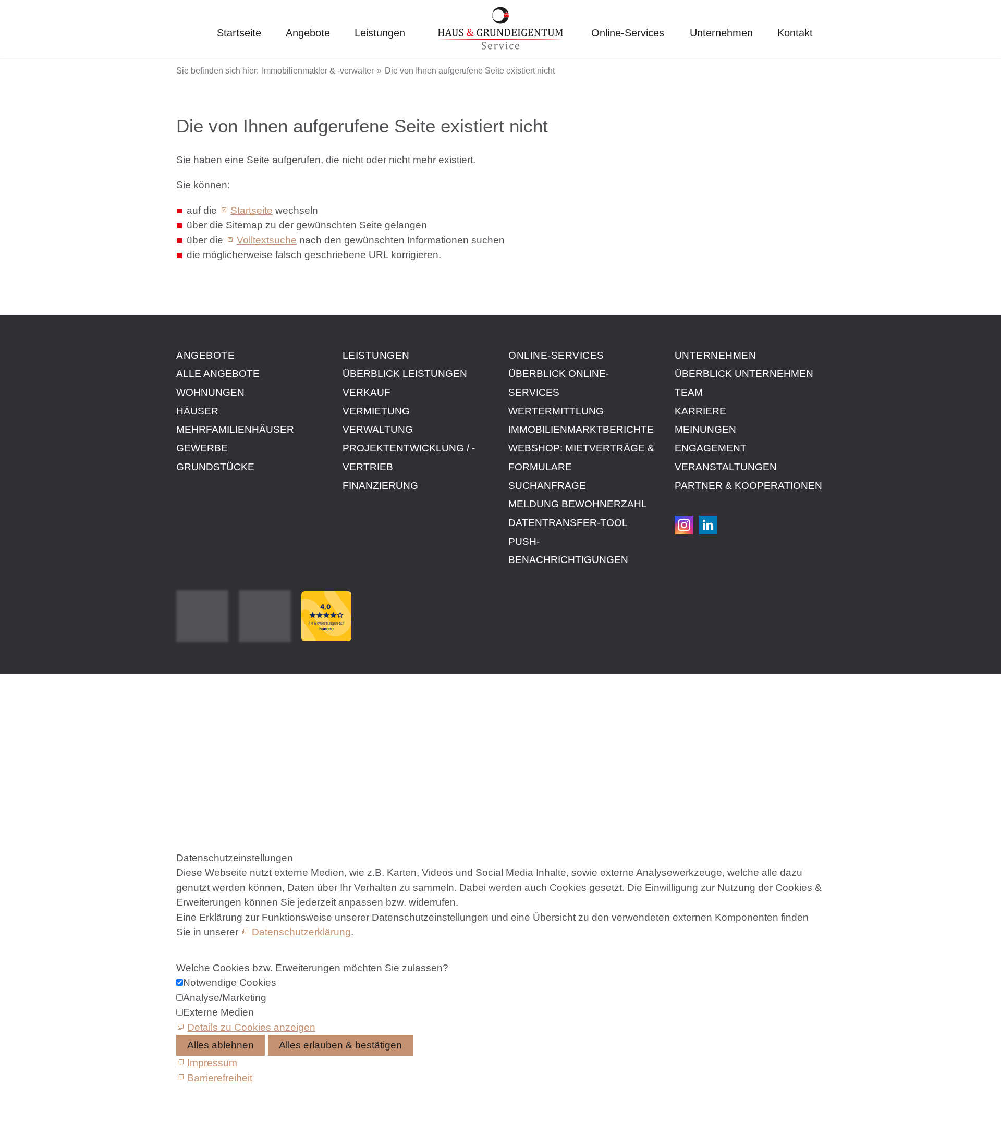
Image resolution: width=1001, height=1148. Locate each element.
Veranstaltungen (726, 466)
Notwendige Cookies (229, 982)
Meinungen (705, 429)
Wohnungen (210, 392)
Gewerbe (202, 448)
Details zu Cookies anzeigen (251, 1027)
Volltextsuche (267, 240)
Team (689, 392)
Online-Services (627, 33)
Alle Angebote (218, 373)
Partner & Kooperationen (748, 485)
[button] (684, 525)
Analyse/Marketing (224, 997)
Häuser (197, 411)
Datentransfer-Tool (568, 522)
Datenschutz (204, 730)
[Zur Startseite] (500, 29)
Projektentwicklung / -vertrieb (409, 457)
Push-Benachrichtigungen (568, 551)
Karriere (700, 411)
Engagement (711, 448)
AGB (187, 718)
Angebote (308, 33)
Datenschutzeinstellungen (234, 742)
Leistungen (380, 33)
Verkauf (366, 392)
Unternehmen (721, 33)
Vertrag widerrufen (217, 766)
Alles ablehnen (220, 1045)
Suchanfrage (547, 485)
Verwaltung (378, 429)
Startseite (239, 33)
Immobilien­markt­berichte (581, 429)
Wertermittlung (556, 411)
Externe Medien (218, 1012)
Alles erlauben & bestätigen (340, 1045)
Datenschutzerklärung (301, 931)
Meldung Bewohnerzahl (577, 503)
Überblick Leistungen (405, 373)
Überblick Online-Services (558, 383)
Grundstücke (215, 466)
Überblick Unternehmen (744, 373)
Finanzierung (380, 485)
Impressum (201, 706)
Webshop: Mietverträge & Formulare (581, 457)
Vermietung (376, 411)
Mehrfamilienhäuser (235, 429)
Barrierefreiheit (208, 754)
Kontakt (795, 33)
